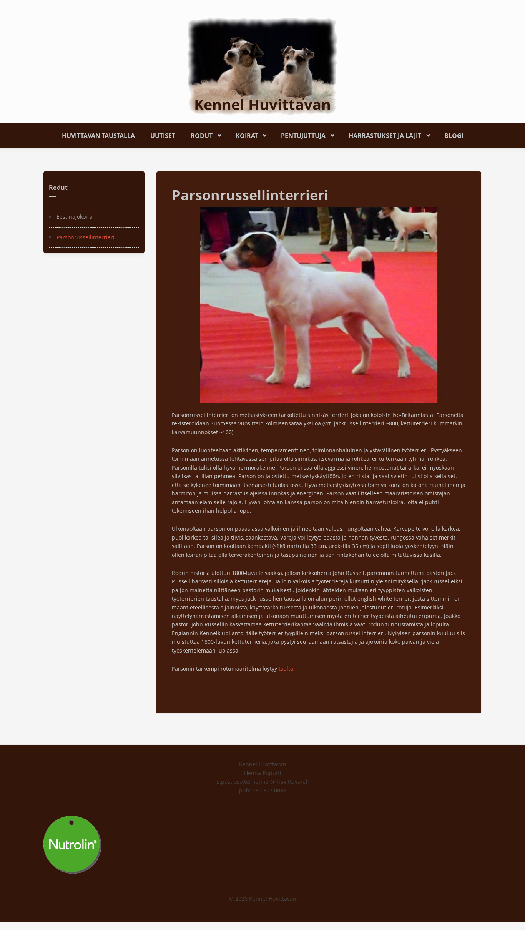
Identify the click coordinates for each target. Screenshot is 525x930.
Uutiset (162, 135)
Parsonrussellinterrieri (85, 237)
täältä (286, 668)
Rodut (198, 134)
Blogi (454, 135)
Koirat (243, 134)
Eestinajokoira (74, 216)
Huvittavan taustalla (98, 135)
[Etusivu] (262, 66)
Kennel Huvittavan (262, 104)
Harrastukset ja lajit (381, 134)
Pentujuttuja (299, 134)
